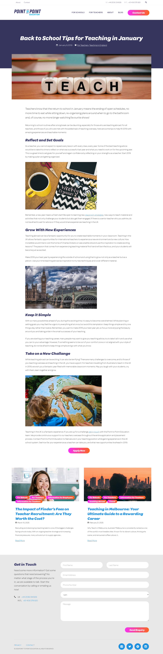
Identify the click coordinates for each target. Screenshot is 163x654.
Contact (27, 2)
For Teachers (96, 12)
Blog (120, 12)
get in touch (94, 431)
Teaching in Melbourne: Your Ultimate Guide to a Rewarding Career (115, 513)
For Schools (78, 12)
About (18, 2)
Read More (20, 540)
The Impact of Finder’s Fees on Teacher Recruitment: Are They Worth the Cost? (43, 513)
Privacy (17, 645)
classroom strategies (94, 214)
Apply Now (79, 450)
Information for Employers (60, 497)
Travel (112, 501)
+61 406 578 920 (134, 2)
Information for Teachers (28, 501)
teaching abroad (97, 501)
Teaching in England (98, 45)
